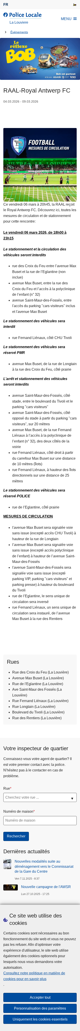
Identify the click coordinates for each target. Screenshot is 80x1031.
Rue (6, 788)
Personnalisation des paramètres (40, 1008)
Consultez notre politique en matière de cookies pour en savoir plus (34, 976)
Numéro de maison (18, 811)
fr (5, 4)
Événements (19, 32)
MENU (66, 19)
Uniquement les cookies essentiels (40, 1019)
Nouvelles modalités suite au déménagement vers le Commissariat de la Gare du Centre (44, 866)
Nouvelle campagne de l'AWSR (46, 887)
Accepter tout (40, 997)
